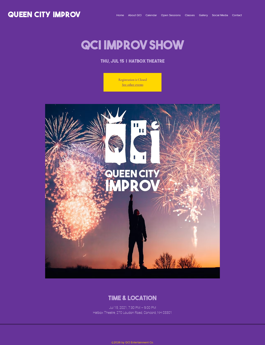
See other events (132, 85)
